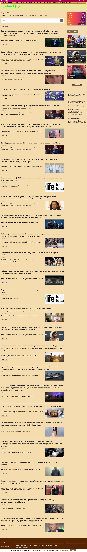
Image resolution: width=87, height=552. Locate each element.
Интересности (72, 2)
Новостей (8, 546)
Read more (4, 44)
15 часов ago (4, 220)
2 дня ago (4, 467)
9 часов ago (4, 129)
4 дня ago (71, 77)
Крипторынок (63, 2)
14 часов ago (4, 201)
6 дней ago (71, 46)
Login (80, 0)
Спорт (22, 2)
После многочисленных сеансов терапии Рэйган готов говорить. (26, 89)
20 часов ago (4, 257)
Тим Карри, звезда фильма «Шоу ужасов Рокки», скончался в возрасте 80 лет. (31, 143)
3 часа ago (4, 56)
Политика (16, 2)
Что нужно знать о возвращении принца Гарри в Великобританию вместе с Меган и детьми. (76, 43)
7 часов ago (4, 75)
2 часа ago (4, 38)
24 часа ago (4, 294)
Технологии (29, 2)
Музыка (49, 2)
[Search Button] (61, 20)
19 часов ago (4, 238)
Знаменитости (37, 2)
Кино (44, 2)
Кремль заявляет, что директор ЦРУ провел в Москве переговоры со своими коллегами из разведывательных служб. (76, 116)
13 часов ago (4, 182)
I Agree (73, 550)
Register (84, 0)
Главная (4, 2)
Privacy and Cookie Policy (63, 550)
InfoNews (5, 545)
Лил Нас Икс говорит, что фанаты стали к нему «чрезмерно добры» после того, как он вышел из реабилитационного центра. (76, 57)
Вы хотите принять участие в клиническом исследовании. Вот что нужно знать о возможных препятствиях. (76, 73)
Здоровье (55, 2)
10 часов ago (4, 164)
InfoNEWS (11, 7)
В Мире (10, 2)
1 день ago (4, 313)
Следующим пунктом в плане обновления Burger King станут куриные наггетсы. (32, 406)
